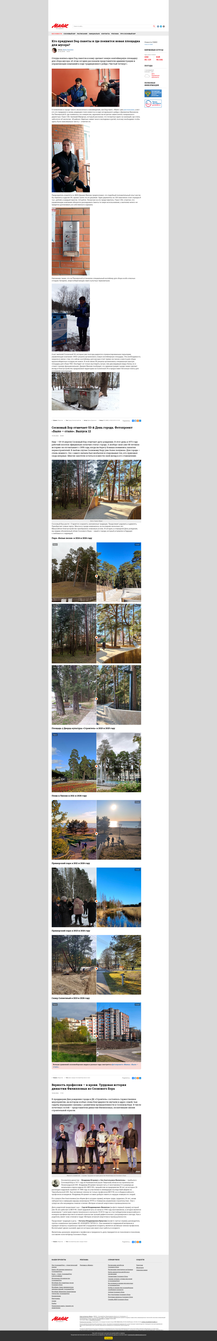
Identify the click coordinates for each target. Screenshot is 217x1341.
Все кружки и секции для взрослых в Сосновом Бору (120, 1284)
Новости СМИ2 (149, 44)
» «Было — (134, 1065)
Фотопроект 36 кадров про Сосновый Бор (61, 1279)
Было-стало (87, 1077)
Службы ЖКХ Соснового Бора (118, 1299)
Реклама (115, 34)
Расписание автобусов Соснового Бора (116, 1266)
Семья (85, 1241)
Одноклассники (141, 1270)
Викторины (56, 1298)
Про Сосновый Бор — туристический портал (64, 1266)
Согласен (108, 1338)
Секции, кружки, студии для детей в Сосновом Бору (120, 1280)
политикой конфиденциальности (137, 1334)
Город (70, 420)
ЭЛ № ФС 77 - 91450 (104, 1318)
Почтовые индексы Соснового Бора (120, 1297)
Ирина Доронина (68, 49)
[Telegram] (135, 421)
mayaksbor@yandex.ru (94, 1320)
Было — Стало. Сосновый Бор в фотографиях (62, 1275)
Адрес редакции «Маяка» (86, 1316)
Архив (54, 1301)
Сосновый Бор (69, 34)
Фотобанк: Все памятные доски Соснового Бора (63, 1284)
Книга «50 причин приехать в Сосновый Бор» (62, 1270)
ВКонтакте (140, 1267)
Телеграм (139, 1265)
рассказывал (129, 110)
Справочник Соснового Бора (118, 1276)
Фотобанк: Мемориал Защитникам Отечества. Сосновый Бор (64, 1292)
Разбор (54, 1303)
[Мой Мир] (140, 421)
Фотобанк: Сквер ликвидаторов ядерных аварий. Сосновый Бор (63, 1288)
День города (72, 1077)
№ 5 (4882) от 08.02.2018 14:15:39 (111, 420)
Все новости (57, 34)
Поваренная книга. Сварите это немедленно (63, 1307)
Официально (94, 34)
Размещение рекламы (85, 1322)
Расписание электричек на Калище (120, 1269)
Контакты (105, 34)
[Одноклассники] (138, 421)
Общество (60, 420)
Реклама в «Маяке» (86, 1265)
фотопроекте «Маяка (121, 1065)
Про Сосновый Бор (128, 34)
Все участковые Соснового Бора (119, 1294)
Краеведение (56, 1296)
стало (55, 1067)
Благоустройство (76, 420)
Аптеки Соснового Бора (116, 1292)
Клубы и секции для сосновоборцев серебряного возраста (120, 1289)
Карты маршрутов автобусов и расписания (118, 1273)
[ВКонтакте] (133, 421)
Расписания (82, 34)
